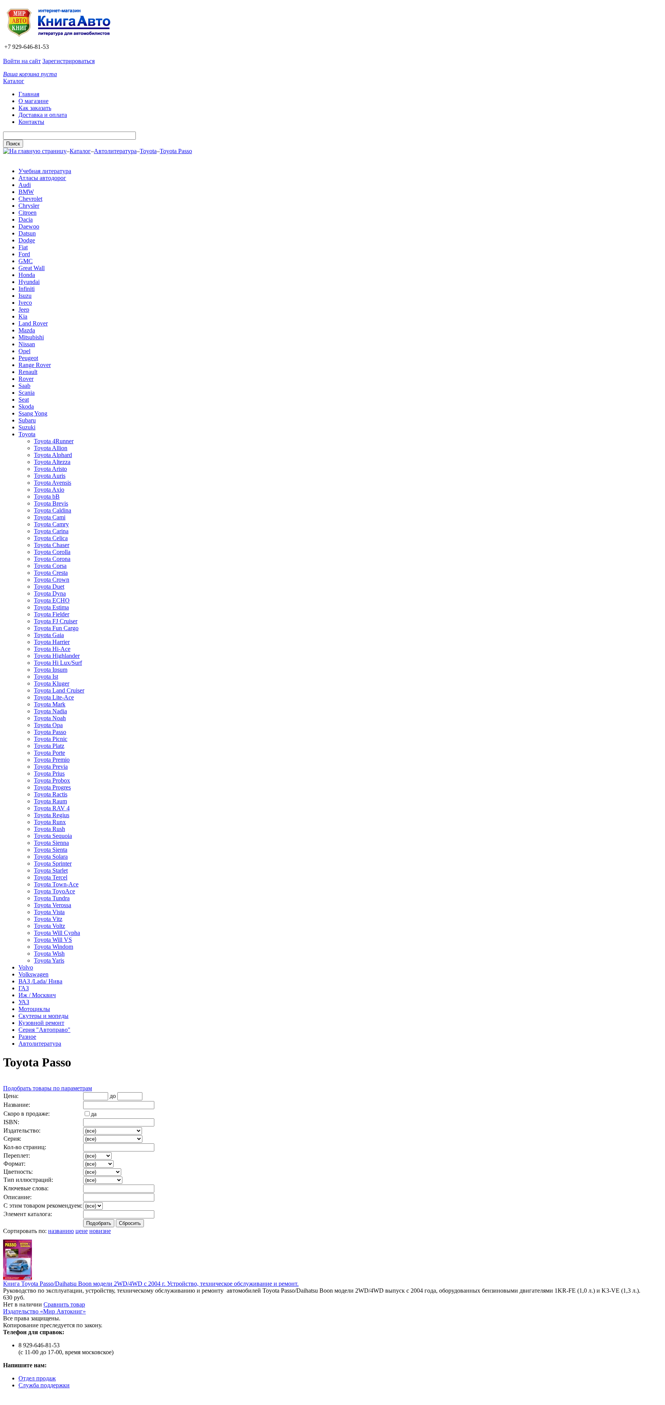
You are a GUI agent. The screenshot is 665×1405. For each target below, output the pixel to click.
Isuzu (25, 295)
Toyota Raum (50, 801)
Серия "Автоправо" (44, 1029)
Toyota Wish (49, 953)
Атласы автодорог (42, 178)
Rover (25, 378)
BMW (26, 192)
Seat (23, 399)
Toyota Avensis (52, 482)
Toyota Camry (51, 524)
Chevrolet (30, 198)
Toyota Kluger (51, 683)
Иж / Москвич (37, 995)
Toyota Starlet (51, 870)
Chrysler (28, 205)
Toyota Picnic (50, 739)
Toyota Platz (49, 746)
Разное (27, 1036)
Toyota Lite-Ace (54, 697)
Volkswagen (33, 974)
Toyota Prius (49, 773)
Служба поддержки (44, 1385)
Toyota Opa (48, 725)
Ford (24, 254)
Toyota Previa (51, 766)
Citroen (27, 212)
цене (81, 1231)
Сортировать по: (25, 1231)
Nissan (26, 344)
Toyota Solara (51, 856)
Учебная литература (44, 171)
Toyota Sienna (51, 842)
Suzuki (26, 427)
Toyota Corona (52, 559)
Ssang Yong (32, 413)
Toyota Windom (53, 946)
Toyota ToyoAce (54, 891)
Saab (24, 385)
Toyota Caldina (52, 510)
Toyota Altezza (52, 462)
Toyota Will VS (53, 939)
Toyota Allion (50, 448)
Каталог (13, 81)
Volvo (25, 967)
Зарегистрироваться (68, 61)
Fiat (23, 247)
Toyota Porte (49, 752)
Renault (27, 372)
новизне (100, 1231)
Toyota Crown (51, 579)
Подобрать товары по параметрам (47, 1088)
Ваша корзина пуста (30, 74)
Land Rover (33, 323)
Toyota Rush (49, 829)
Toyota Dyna (50, 593)
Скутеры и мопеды (43, 1016)
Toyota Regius (51, 815)
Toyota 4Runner (54, 441)
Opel (24, 351)
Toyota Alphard (53, 455)
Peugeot (28, 358)
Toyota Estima (51, 607)
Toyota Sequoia (53, 836)
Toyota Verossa (52, 905)
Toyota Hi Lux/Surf (58, 662)
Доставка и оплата (42, 115)
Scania (26, 392)
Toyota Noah (50, 718)
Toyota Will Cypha (57, 932)
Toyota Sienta (50, 849)
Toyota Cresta (51, 572)
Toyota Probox (52, 780)
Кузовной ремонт (41, 1023)
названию (61, 1231)
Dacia (25, 219)
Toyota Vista (49, 912)
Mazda (26, 330)
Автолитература (115, 151)
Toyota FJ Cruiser (55, 621)
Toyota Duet (49, 586)
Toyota (148, 151)
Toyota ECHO (52, 600)
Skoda (26, 406)
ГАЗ (23, 988)
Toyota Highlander (57, 655)
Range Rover (34, 365)
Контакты (31, 121)
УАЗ (23, 1002)
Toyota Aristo (50, 469)
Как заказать (34, 108)
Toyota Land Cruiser (59, 690)
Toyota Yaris (49, 960)
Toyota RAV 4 (52, 808)
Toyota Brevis (51, 503)
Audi (24, 185)
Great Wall (31, 268)
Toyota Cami (49, 517)
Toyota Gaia (49, 635)
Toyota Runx (50, 822)
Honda (26, 275)
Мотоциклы (34, 1009)
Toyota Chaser (51, 545)
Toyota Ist (46, 676)
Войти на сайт (22, 61)
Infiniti (26, 288)
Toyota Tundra (52, 898)
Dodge (26, 240)
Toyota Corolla (52, 552)
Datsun (27, 233)
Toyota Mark (49, 704)
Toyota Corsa (50, 565)
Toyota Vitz (48, 919)
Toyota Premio (52, 759)
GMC (25, 261)
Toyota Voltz (49, 926)
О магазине (33, 101)
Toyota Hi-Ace (52, 649)
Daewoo (28, 226)
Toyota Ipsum (50, 669)
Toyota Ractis (50, 794)
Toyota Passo (176, 151)
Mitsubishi (31, 337)
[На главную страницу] (61, 40)
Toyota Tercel (50, 877)
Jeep (23, 309)
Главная (28, 94)
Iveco (25, 302)
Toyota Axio (49, 489)
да (94, 1114)
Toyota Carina (51, 531)
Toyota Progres (52, 787)
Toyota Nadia (50, 711)
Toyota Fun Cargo (56, 628)
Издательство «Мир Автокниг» (44, 1311)
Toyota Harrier (52, 642)
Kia (22, 316)
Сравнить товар (64, 1304)
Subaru (27, 420)
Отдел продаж (37, 1378)
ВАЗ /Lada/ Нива (40, 981)
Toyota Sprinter (53, 863)
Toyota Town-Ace (56, 884)
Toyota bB (47, 496)
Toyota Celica (51, 538)
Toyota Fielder (51, 614)
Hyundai (29, 282)
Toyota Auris (49, 475)
